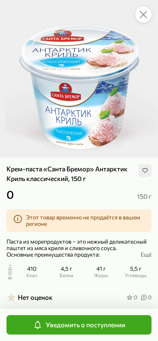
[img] (145, 170)
